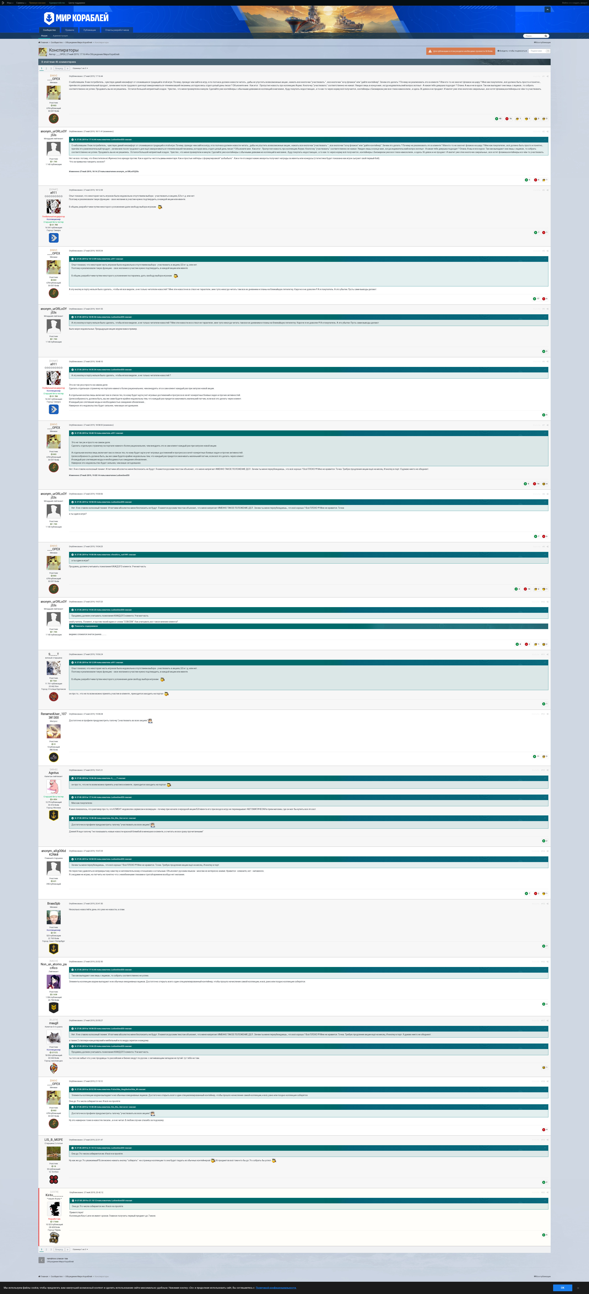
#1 (543, 76)
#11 (543, 654)
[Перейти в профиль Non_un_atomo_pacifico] (54, 982)
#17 (543, 1020)
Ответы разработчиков (117, 30)
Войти (565, 3)
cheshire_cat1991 (119, 554)
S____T (53, 654)
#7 (543, 425)
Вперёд (59, 68)
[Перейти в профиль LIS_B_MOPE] (54, 1153)
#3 (543, 190)
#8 (543, 494)
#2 (543, 131)
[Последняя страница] (67, 68)
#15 (543, 904)
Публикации (90, 30)
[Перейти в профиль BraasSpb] (54, 917)
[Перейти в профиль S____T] (54, 668)
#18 (543, 1081)
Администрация (60, 36)
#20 (543, 1192)
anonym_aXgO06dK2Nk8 (53, 852)
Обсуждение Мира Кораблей (104, 54)
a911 (53, 192)
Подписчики (536, 51)
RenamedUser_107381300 (53, 715)
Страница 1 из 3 (80, 68)
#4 (543, 251)
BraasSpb (53, 903)
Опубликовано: (86, 76)
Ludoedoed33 (117, 139)
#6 (543, 361)
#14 (543, 851)
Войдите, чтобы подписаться (513, 51)
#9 (543, 546)
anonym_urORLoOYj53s (54, 133)
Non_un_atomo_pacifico (54, 966)
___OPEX (60, 54)
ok (562, 1287)
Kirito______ (54, 1195)
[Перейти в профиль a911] (54, 206)
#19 (543, 1140)
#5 (543, 309)
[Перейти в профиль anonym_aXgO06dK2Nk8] (54, 868)
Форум (44, 36)
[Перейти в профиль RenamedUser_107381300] (54, 731)
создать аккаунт (579, 3)
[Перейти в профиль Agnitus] (54, 786)
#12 (543, 714)
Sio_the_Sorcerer (119, 818)
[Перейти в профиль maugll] (54, 1037)
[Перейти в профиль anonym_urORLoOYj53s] (54, 149)
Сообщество (49, 30)
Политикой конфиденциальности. (276, 1287)
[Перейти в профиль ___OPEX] (43, 52)
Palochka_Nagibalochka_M (124, 1089)
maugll (53, 1023)
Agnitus (54, 773)
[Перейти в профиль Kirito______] (54, 1209)
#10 (543, 602)
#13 (543, 770)
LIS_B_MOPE (53, 1140)
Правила (69, 30)
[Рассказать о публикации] (547, 76)
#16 (543, 962)
